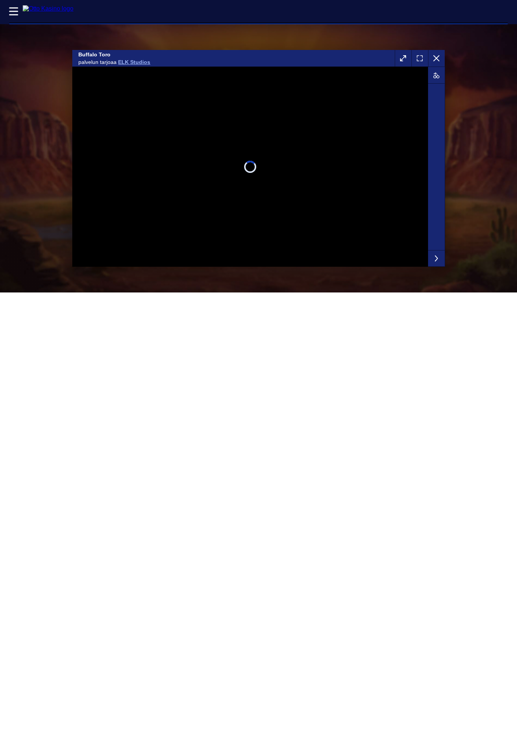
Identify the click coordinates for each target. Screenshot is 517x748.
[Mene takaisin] (436, 58)
